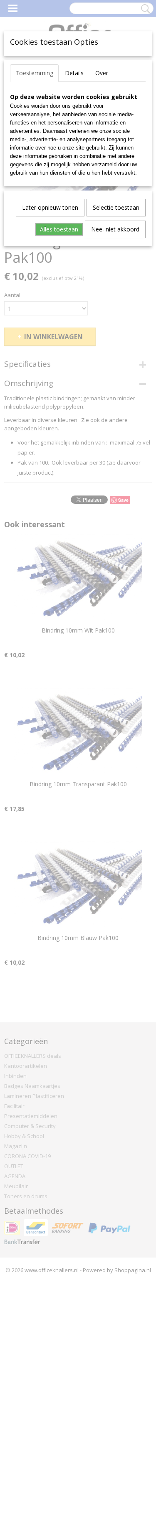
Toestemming (34, 73)
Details (74, 73)
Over (101, 73)
